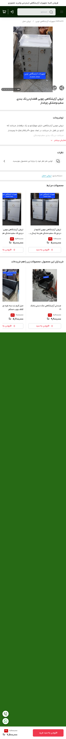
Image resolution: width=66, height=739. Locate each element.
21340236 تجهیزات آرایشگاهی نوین (49, 21)
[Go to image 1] (18, 89)
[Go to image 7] (6, 89)
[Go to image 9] (2, 89)
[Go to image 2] (15, 89)
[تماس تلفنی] (5, 714)
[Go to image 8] (4, 89)
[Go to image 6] (8, 89)
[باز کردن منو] (61, 11)
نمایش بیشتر (60, 140)
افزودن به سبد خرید (48, 732)
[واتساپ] (5, 721)
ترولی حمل (26, 21)
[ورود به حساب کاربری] (12, 12)
